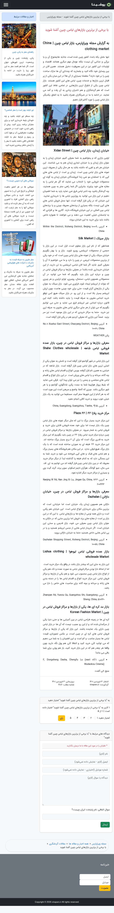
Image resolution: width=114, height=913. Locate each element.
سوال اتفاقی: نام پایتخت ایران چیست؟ (91, 810)
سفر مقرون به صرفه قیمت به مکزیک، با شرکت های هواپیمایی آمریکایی (20, 262)
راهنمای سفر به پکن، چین (23, 52)
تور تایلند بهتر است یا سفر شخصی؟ (19, 110)
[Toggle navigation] (6, 5)
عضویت (105, 888)
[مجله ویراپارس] (101, 4)
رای (61, 718)
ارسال (105, 824)
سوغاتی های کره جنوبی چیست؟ (20, 180)
